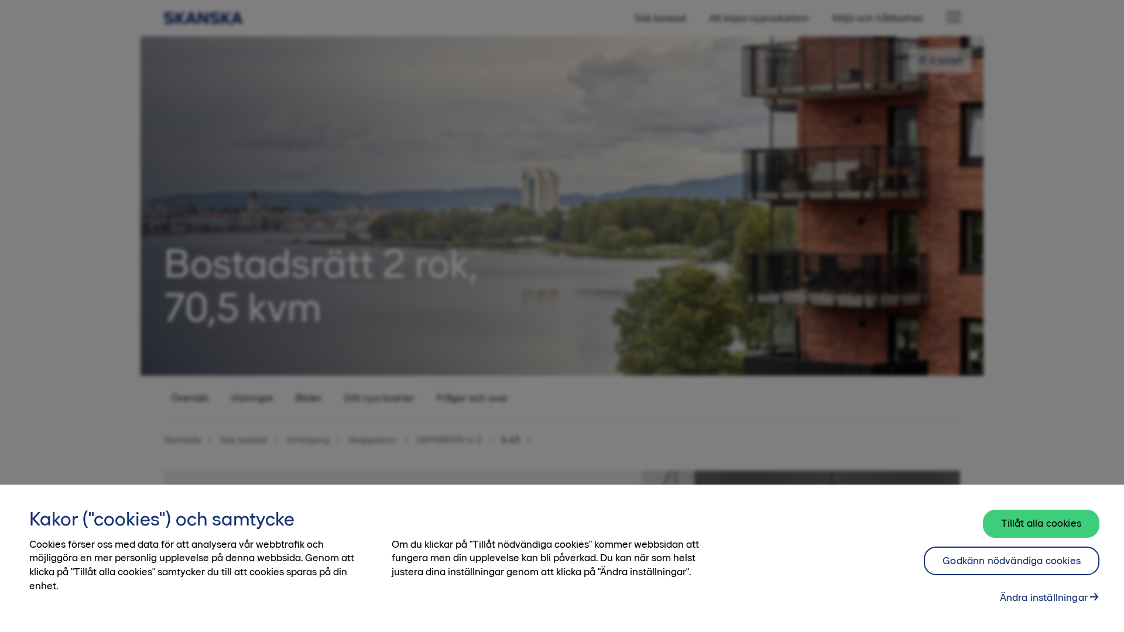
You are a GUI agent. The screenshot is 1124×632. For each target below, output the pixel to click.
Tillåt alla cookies (1041, 523)
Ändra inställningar (1044, 596)
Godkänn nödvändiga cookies (1012, 560)
